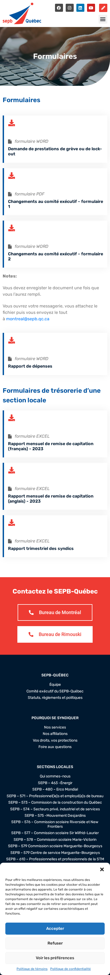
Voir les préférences (55, 957)
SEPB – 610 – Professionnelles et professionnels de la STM (55, 859)
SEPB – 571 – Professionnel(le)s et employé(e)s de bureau (55, 796)
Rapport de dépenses (30, 366)
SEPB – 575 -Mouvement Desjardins (55, 816)
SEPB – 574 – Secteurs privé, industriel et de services (55, 809)
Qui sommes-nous (55, 776)
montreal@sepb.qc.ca (27, 318)
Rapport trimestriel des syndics (41, 548)
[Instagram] (70, 8)
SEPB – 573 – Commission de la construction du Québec (55, 802)
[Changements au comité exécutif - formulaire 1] (11, 175)
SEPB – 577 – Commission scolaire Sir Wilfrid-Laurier (55, 833)
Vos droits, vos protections (55, 740)
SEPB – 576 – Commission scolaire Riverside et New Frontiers (55, 824)
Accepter (55, 928)
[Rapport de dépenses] (11, 340)
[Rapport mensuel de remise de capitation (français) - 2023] (11, 417)
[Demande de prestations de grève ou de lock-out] (11, 122)
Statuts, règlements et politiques (55, 698)
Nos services (55, 727)
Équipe (55, 685)
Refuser (55, 943)
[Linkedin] (80, 8)
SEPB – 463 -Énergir (55, 783)
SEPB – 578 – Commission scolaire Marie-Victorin (55, 840)
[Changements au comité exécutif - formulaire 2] (11, 228)
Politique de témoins (32, 969)
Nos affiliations (55, 734)
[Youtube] (91, 8)
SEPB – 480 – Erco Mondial (55, 789)
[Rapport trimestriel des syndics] (11, 522)
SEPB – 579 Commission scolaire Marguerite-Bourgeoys (55, 846)
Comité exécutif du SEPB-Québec (55, 691)
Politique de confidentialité (70, 969)
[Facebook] (59, 8)
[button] (102, 869)
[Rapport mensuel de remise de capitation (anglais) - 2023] (11, 470)
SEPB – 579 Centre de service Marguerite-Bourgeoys (55, 853)
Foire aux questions (55, 747)
